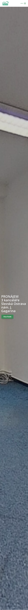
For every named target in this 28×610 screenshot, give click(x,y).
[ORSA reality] (5, 3)
